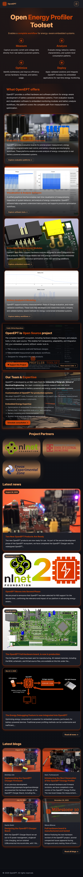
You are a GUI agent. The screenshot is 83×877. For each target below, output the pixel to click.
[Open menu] (76, 4)
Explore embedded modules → (20, 264)
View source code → (68, 366)
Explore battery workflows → (19, 316)
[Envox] (21, 469)
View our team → (69, 424)
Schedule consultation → (17, 423)
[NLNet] (21, 448)
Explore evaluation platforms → (20, 160)
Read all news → (71, 734)
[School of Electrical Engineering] (61, 448)
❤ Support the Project (16, 365)
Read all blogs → (71, 851)
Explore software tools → (18, 212)
